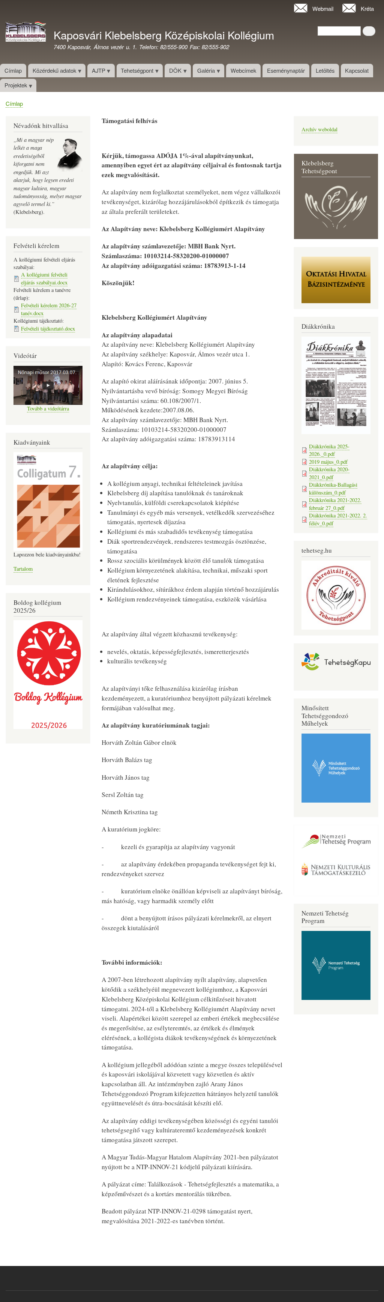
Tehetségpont (135, 71)
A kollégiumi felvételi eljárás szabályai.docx (44, 278)
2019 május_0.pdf (328, 461)
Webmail (322, 8)
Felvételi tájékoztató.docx (48, 328)
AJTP (96, 71)
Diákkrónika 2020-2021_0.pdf (329, 473)
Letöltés (325, 70)
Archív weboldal (320, 129)
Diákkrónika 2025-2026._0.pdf (329, 450)
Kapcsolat (357, 70)
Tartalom (23, 568)
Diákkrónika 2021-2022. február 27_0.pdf (335, 503)
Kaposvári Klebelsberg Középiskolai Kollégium (164, 34)
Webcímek (243, 70)
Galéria (204, 71)
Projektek (13, 86)
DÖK (173, 71)
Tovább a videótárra (48, 408)
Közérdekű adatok (52, 71)
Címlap (13, 70)
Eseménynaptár (286, 70)
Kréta (367, 8)
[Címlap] (26, 32)
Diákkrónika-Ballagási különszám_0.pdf (333, 488)
